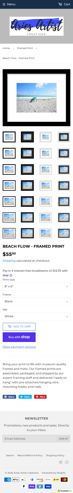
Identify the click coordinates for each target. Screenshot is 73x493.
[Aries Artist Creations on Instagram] (67, 462)
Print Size (9, 279)
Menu (11, 4)
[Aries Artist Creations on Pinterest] (61, 462)
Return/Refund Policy (30, 455)
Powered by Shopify (54, 472)
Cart (66, 4)
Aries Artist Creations (26, 472)
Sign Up (63, 438)
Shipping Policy (55, 455)
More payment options (19, 347)
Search (10, 455)
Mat (5, 309)
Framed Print (25, 48)
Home (6, 48)
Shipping (9, 260)
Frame (7, 294)
